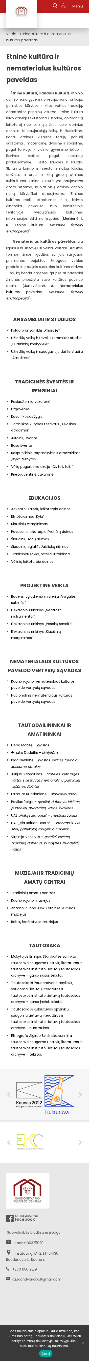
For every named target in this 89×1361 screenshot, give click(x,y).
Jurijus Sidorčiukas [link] (26, 774)
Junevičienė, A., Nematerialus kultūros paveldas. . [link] (44, 292)
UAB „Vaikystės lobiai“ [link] (29, 815)
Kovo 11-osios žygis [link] (26, 416)
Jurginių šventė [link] (24, 437)
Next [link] (80, 1094)
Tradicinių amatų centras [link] (33, 892)
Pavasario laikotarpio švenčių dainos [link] (42, 531)
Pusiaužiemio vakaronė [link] (30, 401)
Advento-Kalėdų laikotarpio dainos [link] (40, 508)
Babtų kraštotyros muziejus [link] (34, 921)
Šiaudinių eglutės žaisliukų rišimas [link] (39, 546)
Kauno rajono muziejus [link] (30, 900)
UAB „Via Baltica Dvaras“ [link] (31, 822)
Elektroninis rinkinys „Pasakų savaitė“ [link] (42, 623)
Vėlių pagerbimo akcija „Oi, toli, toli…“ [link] (42, 466)
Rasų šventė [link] (21, 445)
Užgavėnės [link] (20, 409)
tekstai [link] (56, 975)
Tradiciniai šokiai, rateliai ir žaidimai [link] (40, 554)
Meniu (77, 6)
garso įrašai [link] (39, 975)
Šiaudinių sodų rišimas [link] (30, 539)
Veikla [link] (11, 33)
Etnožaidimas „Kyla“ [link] (27, 516)
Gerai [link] (46, 1354)
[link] (64, 6)
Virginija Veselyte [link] (25, 836)
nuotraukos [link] (39, 1027)
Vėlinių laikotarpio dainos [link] (32, 561)
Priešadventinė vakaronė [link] (32, 474)
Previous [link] (8, 1094)
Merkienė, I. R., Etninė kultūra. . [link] (44, 224)
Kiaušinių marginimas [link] (29, 523)
